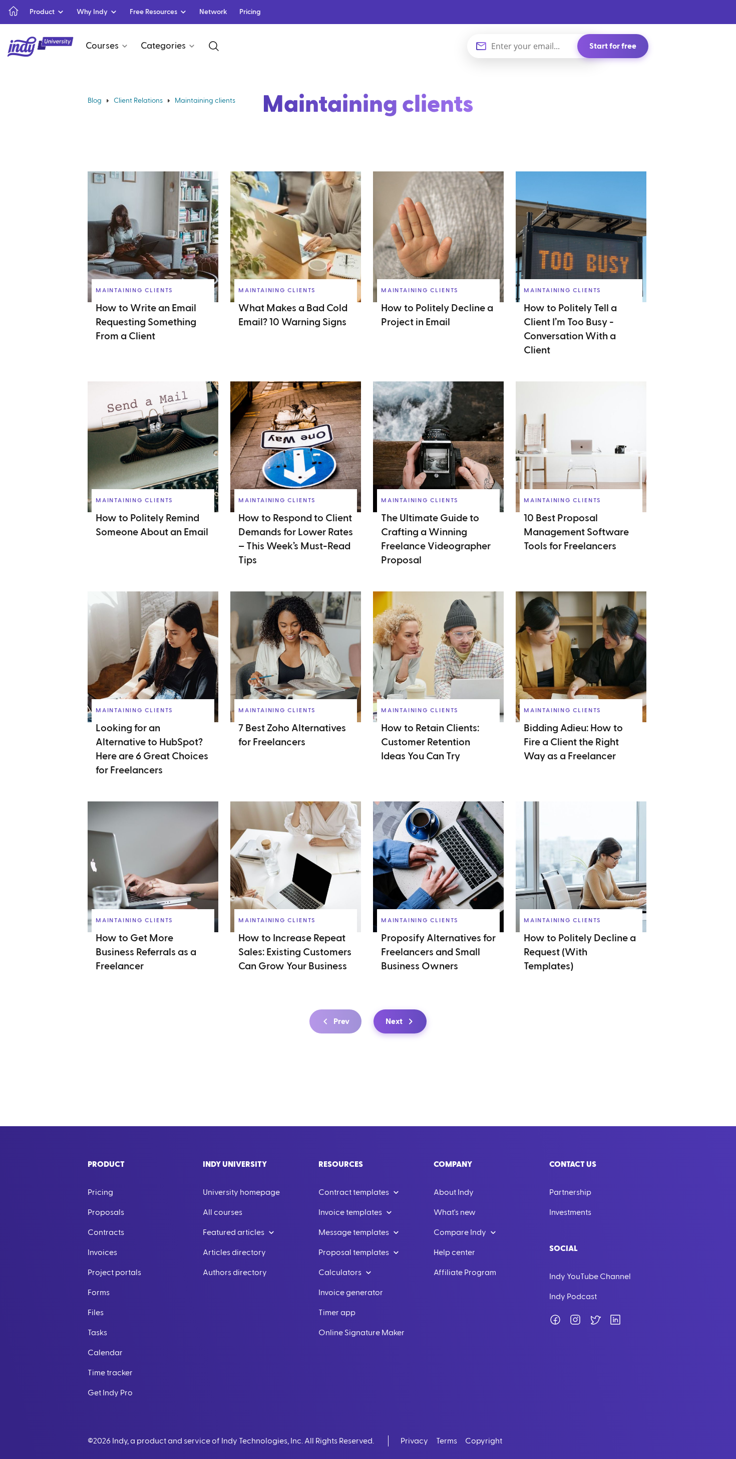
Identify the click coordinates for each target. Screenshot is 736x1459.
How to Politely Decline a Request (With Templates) (580, 952)
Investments (570, 1212)
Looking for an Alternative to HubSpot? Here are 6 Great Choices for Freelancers (152, 749)
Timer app (336, 1313)
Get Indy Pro (110, 1393)
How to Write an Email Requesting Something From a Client (146, 322)
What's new (455, 1212)
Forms (99, 1293)
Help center (454, 1252)
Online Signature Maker (361, 1333)
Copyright (483, 1441)
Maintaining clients (134, 290)
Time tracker (110, 1373)
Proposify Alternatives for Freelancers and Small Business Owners (438, 952)
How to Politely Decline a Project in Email (437, 315)
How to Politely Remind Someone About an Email (152, 525)
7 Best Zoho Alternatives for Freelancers (292, 735)
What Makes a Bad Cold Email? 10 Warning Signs (292, 315)
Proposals (106, 1212)
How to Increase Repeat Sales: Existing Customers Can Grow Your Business (294, 952)
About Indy (454, 1192)
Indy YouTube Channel (590, 1277)
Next (394, 1021)
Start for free (612, 46)
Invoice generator (350, 1293)
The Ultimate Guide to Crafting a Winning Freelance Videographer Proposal (436, 539)
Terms (446, 1441)
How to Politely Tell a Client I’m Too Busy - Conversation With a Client (570, 329)
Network (213, 12)
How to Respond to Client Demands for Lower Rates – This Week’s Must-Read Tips (295, 539)
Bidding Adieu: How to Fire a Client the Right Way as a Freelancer (573, 742)
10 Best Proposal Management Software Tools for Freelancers (576, 532)
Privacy (414, 1441)
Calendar (105, 1353)
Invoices (102, 1252)
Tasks (97, 1333)
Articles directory (234, 1252)
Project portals (114, 1273)
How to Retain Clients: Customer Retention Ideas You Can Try (430, 742)
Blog (95, 100)
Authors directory (235, 1273)
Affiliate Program (465, 1273)
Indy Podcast (573, 1297)
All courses (222, 1212)
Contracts (106, 1232)
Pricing (250, 12)
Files (96, 1313)
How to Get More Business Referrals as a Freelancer (146, 952)
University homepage (241, 1192)
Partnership (570, 1192)
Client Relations (138, 100)
